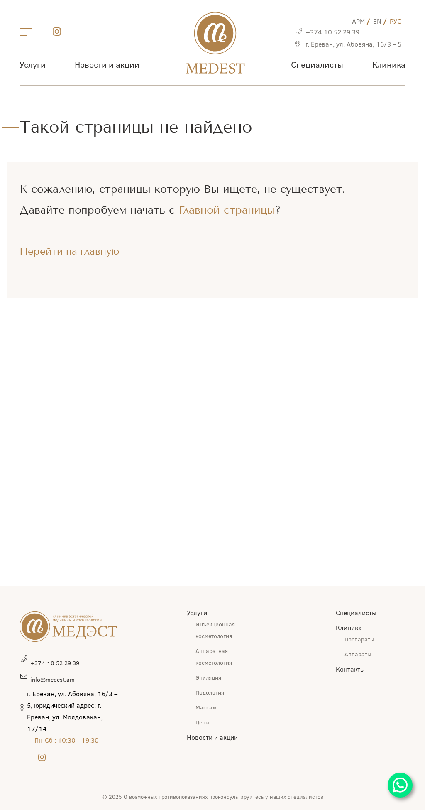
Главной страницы (226, 210)
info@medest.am (52, 679)
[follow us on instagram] (57, 33)
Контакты (350, 669)
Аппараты (357, 654)
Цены (202, 722)
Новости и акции (107, 64)
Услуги (33, 64)
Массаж (206, 707)
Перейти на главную (70, 251)
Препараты (359, 639)
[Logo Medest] (215, 43)
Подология (209, 692)
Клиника (388, 64)
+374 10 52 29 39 (332, 31)
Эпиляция (208, 677)
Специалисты (317, 64)
